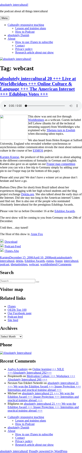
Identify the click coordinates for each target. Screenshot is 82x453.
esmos (50, 261)
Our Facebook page (19, 313)
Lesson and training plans (30, 28)
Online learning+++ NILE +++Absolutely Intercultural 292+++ (36, 371)
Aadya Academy (18, 369)
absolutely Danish (18, 35)
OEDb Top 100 (17, 309)
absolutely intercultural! (14, 4)
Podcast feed (15, 316)
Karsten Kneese (9, 157)
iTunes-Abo (12, 251)
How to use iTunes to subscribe (34, 42)
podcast (55, 257)
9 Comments (63, 264)
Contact (20, 45)
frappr (58, 261)
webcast (34, 264)
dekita (19, 261)
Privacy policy (24, 49)
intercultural (71, 261)
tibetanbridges (19, 264)
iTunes (12, 306)
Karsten (4, 257)
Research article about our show (34, 52)
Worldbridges (36, 119)
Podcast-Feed (13, 246)
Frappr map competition (61, 164)
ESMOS (38, 150)
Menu (5, 18)
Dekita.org (27, 194)
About (11, 38)
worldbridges (48, 264)
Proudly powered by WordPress (48, 451)
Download (11, 241)
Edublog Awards (65, 211)
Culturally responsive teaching (26, 24)
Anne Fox (37, 234)
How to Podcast (25, 31)
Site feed (13, 320)
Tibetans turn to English (61, 130)
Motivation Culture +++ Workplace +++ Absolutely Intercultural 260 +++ (41, 377)
